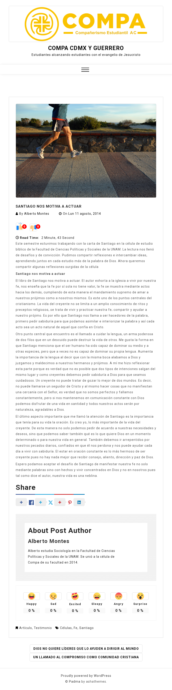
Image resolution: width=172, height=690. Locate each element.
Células (66, 628)
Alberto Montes (36, 213)
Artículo (25, 628)
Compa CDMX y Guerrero (86, 48)
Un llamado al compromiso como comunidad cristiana (86, 657)
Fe (75, 628)
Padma (74, 681)
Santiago (86, 628)
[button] (85, 70)
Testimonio (43, 628)
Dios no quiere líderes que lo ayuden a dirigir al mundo (86, 648)
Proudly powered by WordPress (86, 675)
